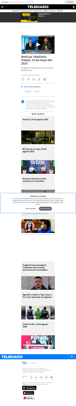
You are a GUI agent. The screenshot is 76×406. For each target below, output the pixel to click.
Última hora (16, 11)
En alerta (29, 11)
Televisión (60, 11)
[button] (22, 79)
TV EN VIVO (70, 2)
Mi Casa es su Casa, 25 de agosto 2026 (35, 150)
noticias (36, 91)
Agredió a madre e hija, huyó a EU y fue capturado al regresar (37, 296)
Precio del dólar (21, 2)
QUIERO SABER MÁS (30, 209)
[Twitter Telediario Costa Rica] (36, 377)
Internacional (37, 11)
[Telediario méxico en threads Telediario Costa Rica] (46, 377)
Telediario (27, 91)
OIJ (10, 2)
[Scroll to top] (72, 356)
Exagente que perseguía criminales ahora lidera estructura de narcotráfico (35, 267)
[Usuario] (74, 7)
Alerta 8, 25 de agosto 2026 (35, 119)
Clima (14, 2)
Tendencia (46, 11)
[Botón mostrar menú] (2, 7)
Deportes (53, 11)
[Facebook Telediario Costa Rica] (31, 377)
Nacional (23, 11)
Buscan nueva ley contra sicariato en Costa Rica (34, 180)
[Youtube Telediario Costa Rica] (51, 377)
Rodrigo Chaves (30, 2)
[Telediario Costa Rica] (38, 6)
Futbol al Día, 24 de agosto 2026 (35, 325)
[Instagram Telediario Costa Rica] (41, 377)
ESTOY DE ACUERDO (45, 209)
